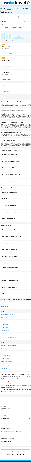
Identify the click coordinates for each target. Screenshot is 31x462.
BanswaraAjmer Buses (9, 249)
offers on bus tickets (9, 143)
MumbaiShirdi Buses (9, 168)
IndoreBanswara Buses (10, 280)
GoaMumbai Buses (8, 218)
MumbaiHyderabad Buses (10, 161)
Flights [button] (3, 8)
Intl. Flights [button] (25, 8)
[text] (2, 8)
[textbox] (13, 22)
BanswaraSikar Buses (9, 256)
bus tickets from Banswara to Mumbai (20, 117)
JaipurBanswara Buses (10, 267)
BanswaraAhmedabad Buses (11, 236)
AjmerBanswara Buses (9, 287)
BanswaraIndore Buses (10, 243)
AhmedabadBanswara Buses (11, 274)
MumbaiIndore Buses (9, 154)
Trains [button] (17, 8)
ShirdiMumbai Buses (9, 205)
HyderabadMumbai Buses (10, 199)
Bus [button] (10, 8)
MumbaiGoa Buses (8, 181)
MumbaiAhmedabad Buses (11, 174)
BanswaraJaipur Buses (10, 230)
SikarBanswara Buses (9, 294)
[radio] (6, 17)
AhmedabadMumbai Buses (11, 212)
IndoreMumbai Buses (9, 192)
